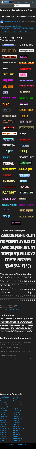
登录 (33, 3)
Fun (2, 409)
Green (16, 415)
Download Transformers (12, 22)
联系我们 (12, 445)
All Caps (17, 29)
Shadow (17, 430)
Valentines (17, 438)
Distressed (18, 405)
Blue (15, 399)
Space (3, 434)
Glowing (17, 411)
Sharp (31, 29)
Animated (17, 397)
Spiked (13, 31)
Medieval (17, 419)
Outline (16, 422)
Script (3, 430)
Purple (16, 424)
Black (3, 399)
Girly (15, 409)
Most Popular (4, 397)
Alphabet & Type (15, 26)
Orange (4, 422)
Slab (26, 31)
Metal (3, 420)
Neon (16, 420)
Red (3, 426)
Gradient (17, 413)
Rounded (4, 428)
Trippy (3, 438)
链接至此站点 (22, 445)
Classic (3, 405)
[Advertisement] (17, 376)
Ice (2, 419)
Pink (3, 424)
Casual (3, 403)
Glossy (3, 411)
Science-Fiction (19, 428)
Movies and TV (6, 29)
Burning (16, 401)
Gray (3, 415)
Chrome (17, 403)
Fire (15, 407)
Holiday (16, 417)
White (3, 440)
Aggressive (5, 31)
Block (20, 31)
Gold (3, 413)
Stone (16, 436)
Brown (3, 401)
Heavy (24, 29)
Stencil (3, 436)
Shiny (16, 432)
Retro (16, 426)
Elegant (4, 407)
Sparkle (16, 434)
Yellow (16, 440)
